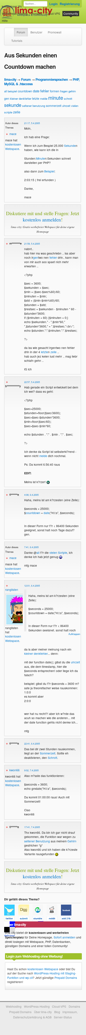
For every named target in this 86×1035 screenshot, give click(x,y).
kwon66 (14, 770)
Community (70, 13)
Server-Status (63, 1017)
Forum (21, 32)
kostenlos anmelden (42, 219)
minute (55, 97)
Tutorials (16, 40)
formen (54, 91)
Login (53, 4)
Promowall (54, 32)
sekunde (12, 105)
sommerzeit (53, 105)
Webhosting (14, 1006)
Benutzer (36, 32)
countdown (25, 91)
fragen (64, 91)
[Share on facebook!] (67, 919)
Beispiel (49, 171)
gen (6, 98)
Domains (36, 13)
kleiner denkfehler (20, 99)
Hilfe (5, 21)
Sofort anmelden (64, 937)
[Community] (11, 30)
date (36, 91)
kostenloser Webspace (17, 6)
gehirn (72, 91)
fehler (44, 90)
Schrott (52, 757)
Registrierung (70, 4)
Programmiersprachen (51, 79)
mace (12, 134)
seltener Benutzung (37, 841)
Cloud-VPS (53, 13)
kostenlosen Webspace (13, 146)
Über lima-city (43, 1012)
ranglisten (11, 589)
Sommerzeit (47, 753)
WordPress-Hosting (15, 13)
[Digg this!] (25, 919)
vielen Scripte (58, 552)
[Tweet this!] (11, 919)
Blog (57, 1012)
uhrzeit (66, 106)
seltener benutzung (33, 106)
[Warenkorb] (11, 18)
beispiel (12, 91)
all (5, 91)
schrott (68, 99)
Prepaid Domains (65, 977)
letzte (35, 98)
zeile (16, 112)
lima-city (10, 79)
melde (43, 99)
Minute (40, 158)
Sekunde (70, 145)
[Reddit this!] (54, 919)
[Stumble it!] (40, 919)
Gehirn (71, 841)
